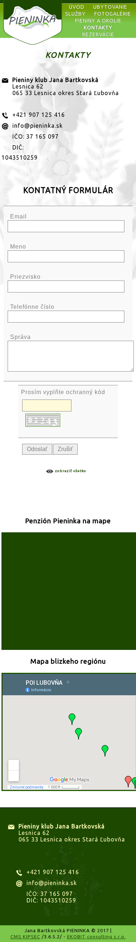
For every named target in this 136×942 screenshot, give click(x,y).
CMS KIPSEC (25, 936)
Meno (18, 246)
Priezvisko (25, 277)
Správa (20, 337)
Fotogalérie (112, 14)
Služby (75, 14)
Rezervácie (98, 34)
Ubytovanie (110, 7)
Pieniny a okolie (98, 21)
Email (18, 216)
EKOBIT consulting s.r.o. (96, 936)
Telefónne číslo (32, 307)
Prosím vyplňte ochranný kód (63, 392)
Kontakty (98, 27)
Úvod (77, 7)
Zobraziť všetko (70, 471)
